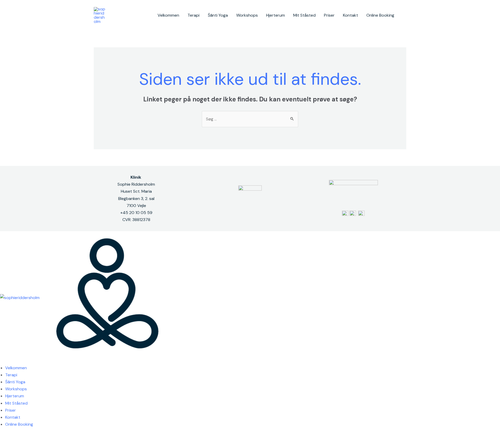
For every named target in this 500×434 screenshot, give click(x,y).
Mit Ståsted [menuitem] (16, 403)
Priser (329, 15)
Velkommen (168, 15)
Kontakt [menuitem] (12, 417)
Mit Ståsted (304, 15)
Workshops (247, 15)
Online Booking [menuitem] (19, 424)
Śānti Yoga (218, 15)
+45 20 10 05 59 (136, 212)
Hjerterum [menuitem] (14, 396)
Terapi (193, 15)
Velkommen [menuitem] (16, 368)
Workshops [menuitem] (16, 389)
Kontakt (350, 15)
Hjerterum (275, 15)
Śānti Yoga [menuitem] (15, 382)
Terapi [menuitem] (11, 375)
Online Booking (380, 15)
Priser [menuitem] (10, 410)
